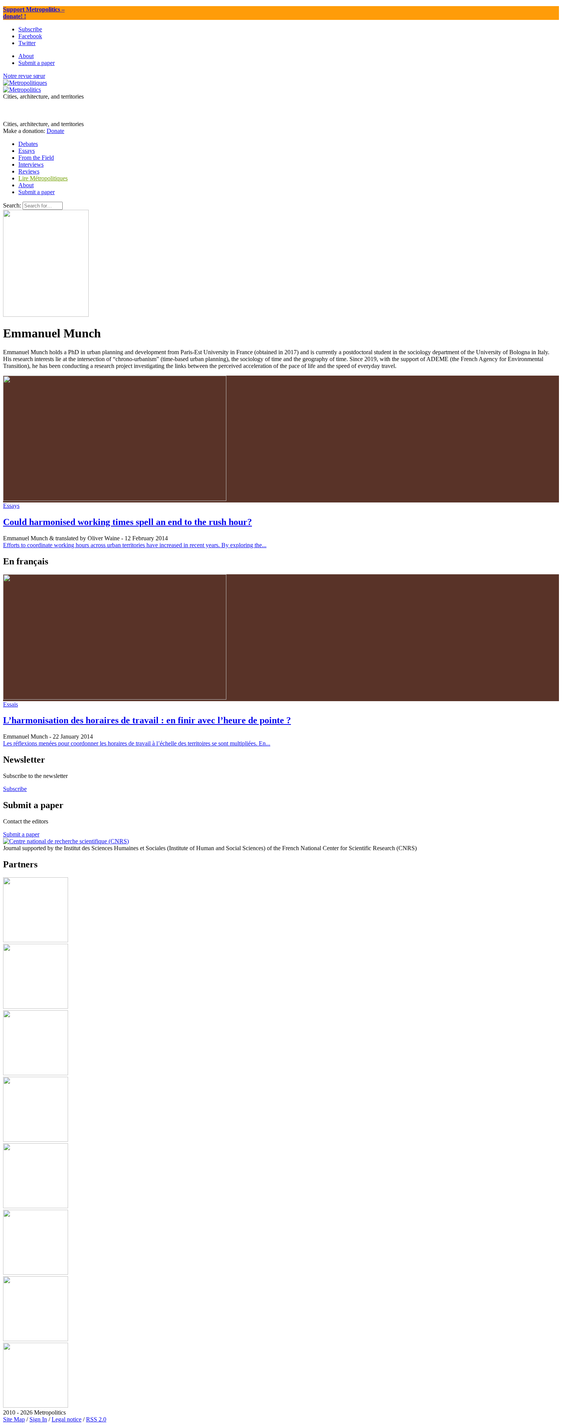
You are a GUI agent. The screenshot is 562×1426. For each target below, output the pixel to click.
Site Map (14, 1419)
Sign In (38, 1419)
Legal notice (66, 1419)
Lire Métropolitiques (43, 178)
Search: (12, 205)
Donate (55, 131)
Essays (11, 505)
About (26, 185)
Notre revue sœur (24, 76)
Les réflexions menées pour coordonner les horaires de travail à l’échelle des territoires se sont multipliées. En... (136, 743)
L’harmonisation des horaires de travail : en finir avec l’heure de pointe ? (147, 720)
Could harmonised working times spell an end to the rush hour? (127, 522)
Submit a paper (36, 192)
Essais (10, 704)
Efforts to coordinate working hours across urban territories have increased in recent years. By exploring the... (134, 545)
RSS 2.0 (96, 1419)
